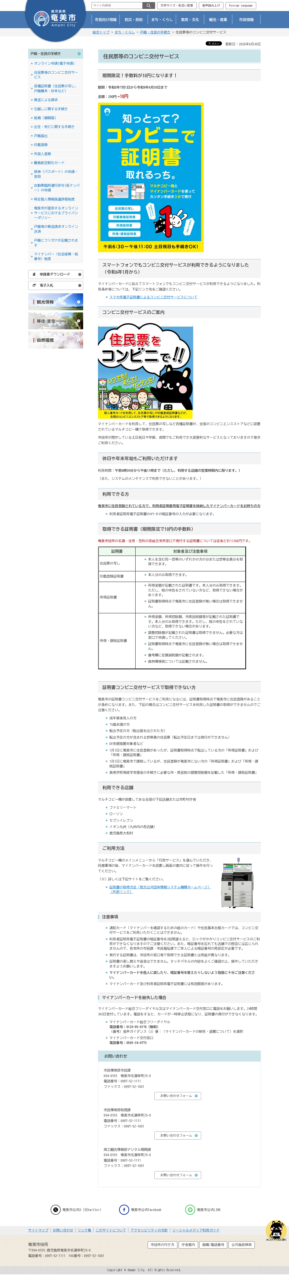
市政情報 (246, 19)
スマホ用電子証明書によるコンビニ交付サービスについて (153, 297)
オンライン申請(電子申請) (54, 63)
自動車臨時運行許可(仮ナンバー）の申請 (57, 188)
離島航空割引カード (49, 162)
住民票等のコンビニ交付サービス (56, 75)
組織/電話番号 (213, 1244)
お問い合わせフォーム (176, 1095)
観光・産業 (218, 19)
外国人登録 (42, 154)
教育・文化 (190, 19)
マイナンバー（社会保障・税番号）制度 (56, 256)
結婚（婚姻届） (46, 118)
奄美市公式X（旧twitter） (82, 1209)
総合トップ (101, 32)
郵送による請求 (46, 100)
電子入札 (46, 285)
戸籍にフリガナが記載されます (56, 243)
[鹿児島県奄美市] (55, 22)
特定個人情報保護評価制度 (54, 199)
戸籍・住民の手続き (155, 32)
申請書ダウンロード (55, 274)
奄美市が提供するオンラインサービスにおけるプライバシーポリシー (56, 212)
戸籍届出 (41, 136)
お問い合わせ (63, 1230)
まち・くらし (162, 19)
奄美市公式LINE (209, 1209)
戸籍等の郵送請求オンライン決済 (56, 229)
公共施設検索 (241, 1244)
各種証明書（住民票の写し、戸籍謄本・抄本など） (56, 88)
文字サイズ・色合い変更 (177, 5)
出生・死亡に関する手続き (54, 126)
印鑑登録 (41, 144)
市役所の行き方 (162, 1244)
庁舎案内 (188, 1244)
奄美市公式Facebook (146, 1209)
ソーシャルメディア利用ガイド (196, 1230)
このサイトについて (111, 1230)
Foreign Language (241, 5)
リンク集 (84, 1230)
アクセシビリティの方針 (149, 1230)
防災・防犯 (134, 19)
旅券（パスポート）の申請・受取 (56, 174)
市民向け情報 (106, 19)
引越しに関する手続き (51, 109)
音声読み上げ (211, 5)
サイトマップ (38, 1230)
